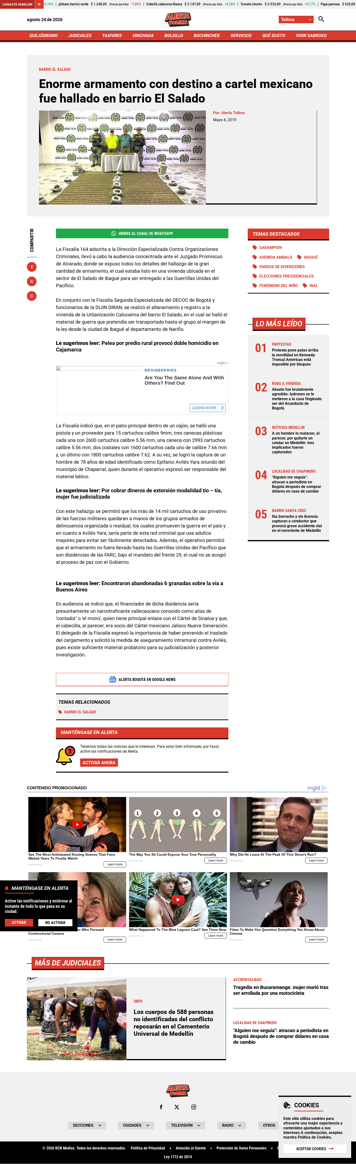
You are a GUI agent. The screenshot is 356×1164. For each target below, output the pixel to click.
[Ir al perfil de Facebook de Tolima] (161, 1107)
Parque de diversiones (282, 266)
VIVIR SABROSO (311, 35)
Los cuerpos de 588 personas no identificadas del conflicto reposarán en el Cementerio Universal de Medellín (174, 1022)
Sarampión (270, 247)
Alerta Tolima (233, 113)
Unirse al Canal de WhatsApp (146, 233)
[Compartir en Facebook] (32, 267)
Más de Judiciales (68, 963)
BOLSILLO (173, 35)
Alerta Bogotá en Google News (147, 679)
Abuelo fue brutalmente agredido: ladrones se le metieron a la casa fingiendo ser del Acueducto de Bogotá (297, 398)
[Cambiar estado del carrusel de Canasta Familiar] (39, 4)
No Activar (55, 922)
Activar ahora (99, 762)
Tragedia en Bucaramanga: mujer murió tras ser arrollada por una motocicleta (280, 990)
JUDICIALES (80, 35)
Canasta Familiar (17, 4)
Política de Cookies (314, 1137)
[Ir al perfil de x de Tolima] (176, 1107)
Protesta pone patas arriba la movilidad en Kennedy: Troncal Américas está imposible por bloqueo (295, 357)
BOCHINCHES (207, 35)
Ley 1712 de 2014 (178, 1157)
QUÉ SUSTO (273, 35)
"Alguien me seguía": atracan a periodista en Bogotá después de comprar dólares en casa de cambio (296, 484)
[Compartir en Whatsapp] (32, 296)
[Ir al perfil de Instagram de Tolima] (193, 1107)
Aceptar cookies (311, 1149)
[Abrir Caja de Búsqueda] (321, 19)
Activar (19, 922)
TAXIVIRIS (112, 35)
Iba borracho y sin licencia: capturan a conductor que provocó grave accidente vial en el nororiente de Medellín (297, 523)
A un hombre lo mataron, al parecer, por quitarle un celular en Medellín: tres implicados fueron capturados (295, 442)
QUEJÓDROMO (43, 35)
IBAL (314, 285)
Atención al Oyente (191, 1148)
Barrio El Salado (80, 712)
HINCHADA (143, 35)
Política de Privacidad (148, 1148)
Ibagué (311, 257)
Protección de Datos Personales (241, 1148)
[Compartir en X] (32, 281)
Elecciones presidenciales (286, 276)
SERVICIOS (241, 35)
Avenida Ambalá (275, 257)
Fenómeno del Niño (278, 285)
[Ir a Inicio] (178, 19)
